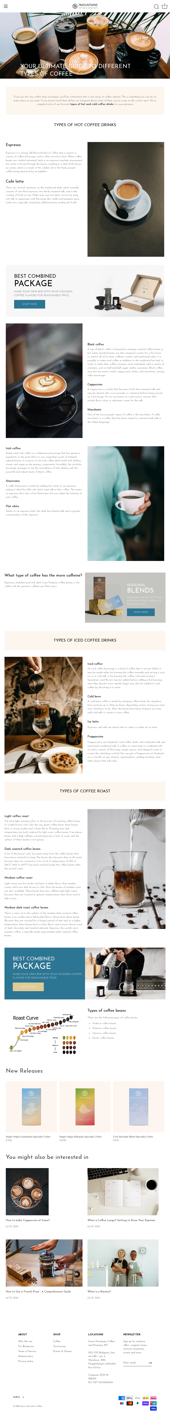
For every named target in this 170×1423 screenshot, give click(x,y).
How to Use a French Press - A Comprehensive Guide (38, 1291)
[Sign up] (150, 1363)
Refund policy (25, 1356)
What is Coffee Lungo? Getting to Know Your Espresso (121, 1220)
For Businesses (26, 1346)
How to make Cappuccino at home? (28, 1220)
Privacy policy (25, 1361)
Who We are (25, 1341)
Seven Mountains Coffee (31, 1406)
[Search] (156, 6)
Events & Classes (62, 1351)
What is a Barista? (99, 1291)
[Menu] (5, 6)
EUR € (16, 1397)
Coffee (57, 1341)
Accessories (59, 1346)
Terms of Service (27, 1351)
